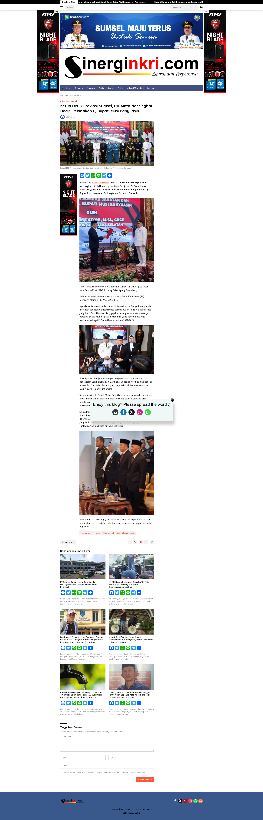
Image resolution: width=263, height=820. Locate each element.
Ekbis (101, 88)
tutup (56, 12)
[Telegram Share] (146, 542)
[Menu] (62, 7)
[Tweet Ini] (135, 542)
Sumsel (78, 88)
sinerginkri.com (100, 182)
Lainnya (151, 88)
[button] (196, 7)
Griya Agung (86, 533)
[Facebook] (175, 801)
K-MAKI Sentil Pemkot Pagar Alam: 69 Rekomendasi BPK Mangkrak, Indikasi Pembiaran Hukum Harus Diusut (131, 639)
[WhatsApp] (195, 801)
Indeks (70, 7)
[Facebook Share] (130, 542)
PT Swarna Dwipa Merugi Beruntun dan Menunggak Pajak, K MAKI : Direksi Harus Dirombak (78, 584)
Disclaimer (146, 809)
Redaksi (69, 116)
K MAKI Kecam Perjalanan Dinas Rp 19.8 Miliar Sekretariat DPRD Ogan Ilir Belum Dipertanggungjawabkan (129, 584)
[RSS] (200, 801)
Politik (120, 88)
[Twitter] (180, 801)
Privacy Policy (132, 809)
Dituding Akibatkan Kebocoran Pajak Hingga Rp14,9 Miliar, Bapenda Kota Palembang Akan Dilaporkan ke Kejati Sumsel (129, 695)
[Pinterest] (185, 801)
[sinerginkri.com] (131, 66)
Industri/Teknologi (135, 88)
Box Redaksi (117, 809)
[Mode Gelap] (201, 7)
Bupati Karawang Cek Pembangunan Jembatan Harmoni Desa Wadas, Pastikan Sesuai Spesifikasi (142, 2)
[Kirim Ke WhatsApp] (152, 542)
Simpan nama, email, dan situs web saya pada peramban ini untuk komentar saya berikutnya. (104, 772)
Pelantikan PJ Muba (126, 533)
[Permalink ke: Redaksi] (62, 116)
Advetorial (65, 101)
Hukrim (111, 88)
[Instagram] (190, 801)
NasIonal (91, 88)
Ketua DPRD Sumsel (105, 533)
